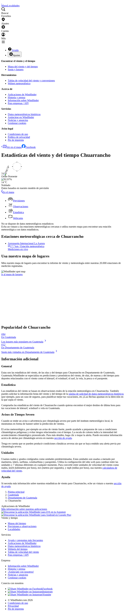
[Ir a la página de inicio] (1, 2)
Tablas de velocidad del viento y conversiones (31, 80)
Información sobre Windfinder (23, 100)
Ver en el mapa (14, 147)
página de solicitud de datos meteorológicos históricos (96, 393)
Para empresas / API (18, 103)
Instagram (47, 591)
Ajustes (16, 55)
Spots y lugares (15, 69)
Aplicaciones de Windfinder (22, 94)
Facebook (31, 147)
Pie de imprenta (16, 140)
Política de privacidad (19, 137)
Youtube (46, 594)
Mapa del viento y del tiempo (23, 66)
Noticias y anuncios (18, 120)
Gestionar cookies (17, 123)
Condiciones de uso (18, 134)
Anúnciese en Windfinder (21, 117)
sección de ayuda (63, 438)
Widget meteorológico (19, 83)
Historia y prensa (16, 97)
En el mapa (8, 192)
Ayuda (15, 50)
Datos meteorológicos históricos (24, 114)
